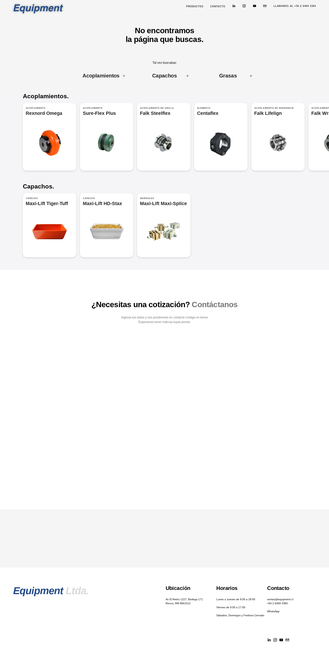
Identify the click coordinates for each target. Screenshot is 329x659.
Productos (195, 6)
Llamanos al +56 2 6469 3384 (294, 6)
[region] (164, 141)
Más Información (106, 136)
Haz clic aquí (163, 136)
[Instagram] (244, 6)
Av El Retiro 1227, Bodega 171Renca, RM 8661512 (184, 601)
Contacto (217, 6)
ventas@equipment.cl (280, 599)
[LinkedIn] (234, 6)
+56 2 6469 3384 (277, 603)
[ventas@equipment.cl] (265, 6)
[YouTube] (254, 6)
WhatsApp (273, 611)
